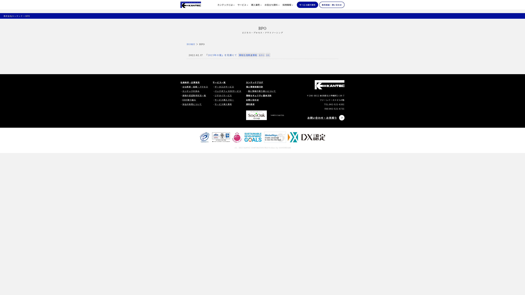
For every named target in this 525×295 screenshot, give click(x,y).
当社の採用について (192, 104)
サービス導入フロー (224, 99)
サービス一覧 (219, 82)
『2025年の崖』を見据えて (221, 55)
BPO (261, 55)
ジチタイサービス (223, 95)
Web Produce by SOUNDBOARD (277, 148)
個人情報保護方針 (254, 86)
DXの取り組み (189, 99)
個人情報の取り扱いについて (262, 91)
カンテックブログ (254, 82)
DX (268, 55)
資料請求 (250, 104)
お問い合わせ (252, 99)
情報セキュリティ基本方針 (259, 95)
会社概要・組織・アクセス (195, 86)
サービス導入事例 (223, 104)
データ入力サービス (224, 86)
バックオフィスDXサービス (228, 91)
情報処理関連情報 (248, 55)
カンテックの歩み (191, 91)
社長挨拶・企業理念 (190, 82)
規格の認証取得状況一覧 (194, 95)
